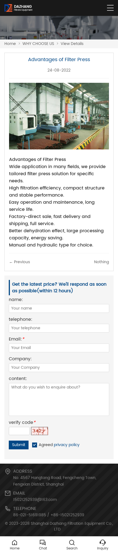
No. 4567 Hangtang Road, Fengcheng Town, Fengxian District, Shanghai (54, 481)
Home (10, 44)
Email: (16, 340)
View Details (72, 44)
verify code (22, 423)
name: (16, 300)
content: (18, 379)
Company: (20, 359)
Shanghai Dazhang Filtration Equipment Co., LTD (72, 526)
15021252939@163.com (35, 500)
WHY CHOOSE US (38, 44)
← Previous (19, 262)
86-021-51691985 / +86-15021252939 (48, 515)
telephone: (20, 320)
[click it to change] (39, 431)
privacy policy (67, 445)
